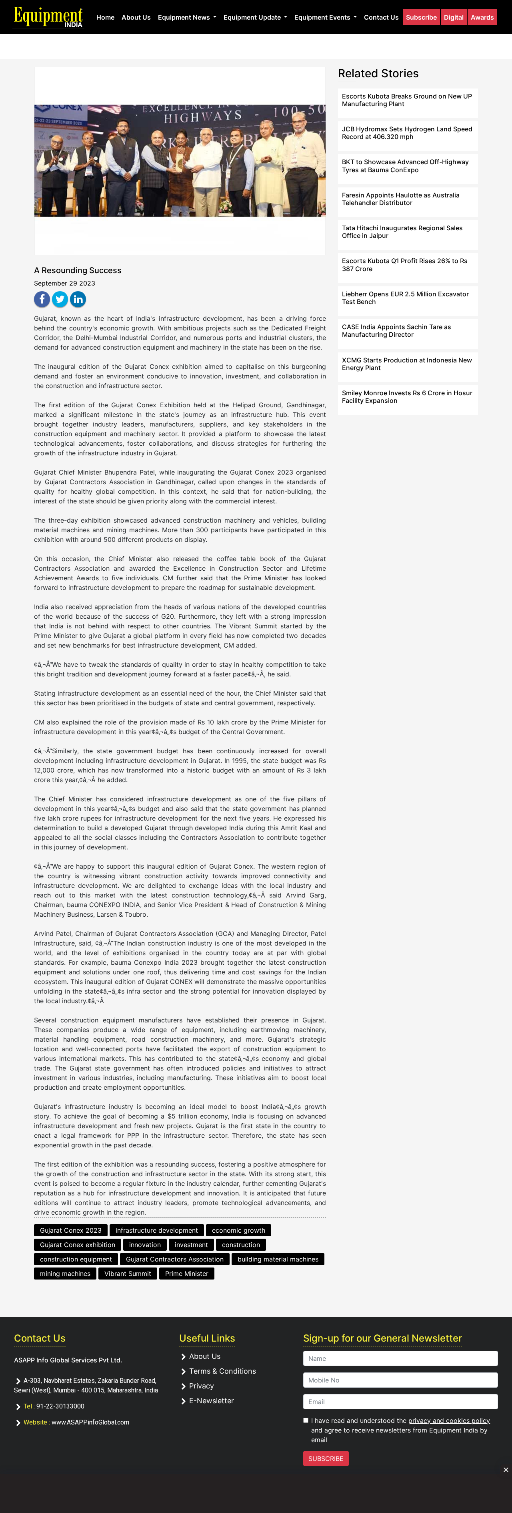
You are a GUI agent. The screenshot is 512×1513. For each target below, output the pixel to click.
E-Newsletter (211, 1400)
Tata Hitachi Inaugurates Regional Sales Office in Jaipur (402, 231)
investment (191, 1245)
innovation (145, 1245)
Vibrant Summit (127, 1274)
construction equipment (76, 1259)
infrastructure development (157, 1230)
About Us (136, 17)
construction (241, 1245)
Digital (454, 17)
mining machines (65, 1274)
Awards (482, 17)
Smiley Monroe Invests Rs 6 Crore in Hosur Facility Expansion (407, 396)
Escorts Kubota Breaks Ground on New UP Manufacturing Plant (407, 100)
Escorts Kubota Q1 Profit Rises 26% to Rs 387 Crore (405, 264)
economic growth (238, 1230)
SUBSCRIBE (326, 1459)
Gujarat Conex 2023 (71, 1230)
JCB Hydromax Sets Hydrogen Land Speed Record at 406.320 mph (407, 133)
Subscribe (421, 17)
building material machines (278, 1259)
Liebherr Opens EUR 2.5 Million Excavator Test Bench (405, 298)
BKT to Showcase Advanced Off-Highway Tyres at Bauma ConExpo (405, 165)
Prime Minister (186, 1274)
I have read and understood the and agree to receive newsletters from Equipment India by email (400, 1430)
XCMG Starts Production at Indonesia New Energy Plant (407, 364)
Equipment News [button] (185, 17)
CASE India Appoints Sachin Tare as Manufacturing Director (396, 330)
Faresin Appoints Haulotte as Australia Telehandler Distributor (401, 199)
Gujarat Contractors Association (175, 1259)
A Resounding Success (78, 270)
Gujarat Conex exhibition (77, 1245)
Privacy (201, 1386)
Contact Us (381, 17)
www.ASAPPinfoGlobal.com (90, 1422)
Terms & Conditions (222, 1371)
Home (105, 17)
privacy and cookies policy (449, 1420)
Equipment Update (253, 17)
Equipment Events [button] (323, 17)
